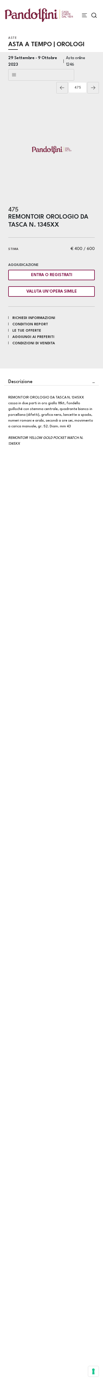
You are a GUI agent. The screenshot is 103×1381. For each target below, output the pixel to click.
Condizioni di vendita (33, 343)
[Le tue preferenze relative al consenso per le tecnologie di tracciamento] (93, 1371)
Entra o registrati (51, 275)
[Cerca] (94, 15)
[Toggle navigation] (84, 15)
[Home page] (39, 14)
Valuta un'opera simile (51, 292)
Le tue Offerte (26, 330)
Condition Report (30, 324)
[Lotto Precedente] (62, 87)
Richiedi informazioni (33, 318)
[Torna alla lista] (41, 75)
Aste (12, 38)
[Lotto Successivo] (93, 87)
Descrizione (20, 381)
